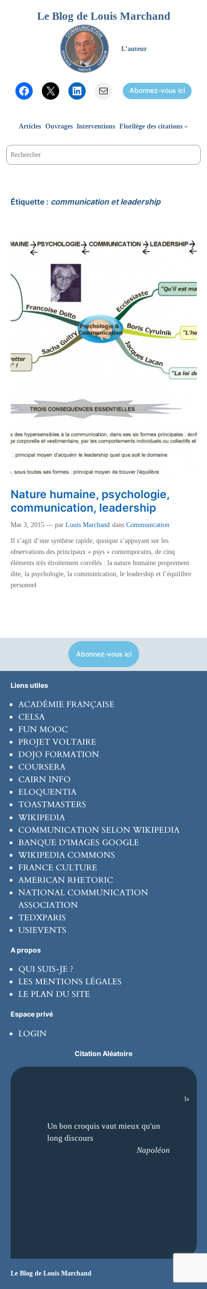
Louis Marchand (87, 524)
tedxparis (42, 917)
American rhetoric (65, 880)
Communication (147, 524)
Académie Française (66, 704)
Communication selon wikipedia (99, 830)
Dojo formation (58, 754)
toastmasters (52, 804)
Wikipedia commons (66, 855)
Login (32, 1033)
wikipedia (41, 817)
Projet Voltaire (57, 742)
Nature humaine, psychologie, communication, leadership (90, 501)
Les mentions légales (70, 981)
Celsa (31, 716)
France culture (57, 867)
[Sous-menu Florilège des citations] (186, 126)
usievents (42, 930)
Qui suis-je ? (45, 969)
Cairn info (44, 779)
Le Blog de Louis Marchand (103, 16)
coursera (41, 767)
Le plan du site (54, 994)
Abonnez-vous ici (157, 90)
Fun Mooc (43, 729)
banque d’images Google (78, 842)
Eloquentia (47, 792)
